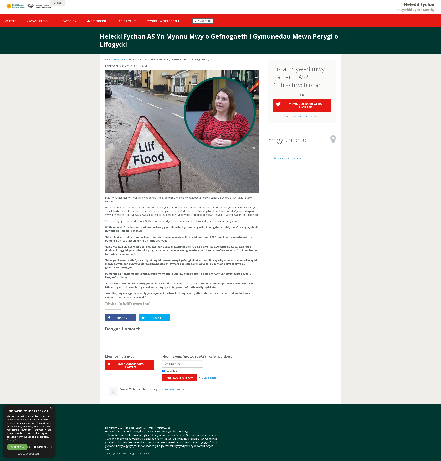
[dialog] (29, 431)
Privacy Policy (14, 440)
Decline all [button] (41, 446)
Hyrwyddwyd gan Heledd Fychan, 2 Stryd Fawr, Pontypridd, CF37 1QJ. (146, 431)
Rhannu (122, 317)
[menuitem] (10, 20)
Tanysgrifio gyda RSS (290, 158)
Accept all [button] (17, 446)
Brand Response (124, 453)
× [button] (51, 408)
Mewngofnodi (202, 20)
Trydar (156, 317)
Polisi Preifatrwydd (159, 427)
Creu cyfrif (210, 377)
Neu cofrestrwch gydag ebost (302, 116)
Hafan (108, 59)
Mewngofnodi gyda (130, 365)
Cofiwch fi (171, 371)
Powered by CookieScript (29, 454)
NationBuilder (143, 453)
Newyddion (119, 59)
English (57, 2)
